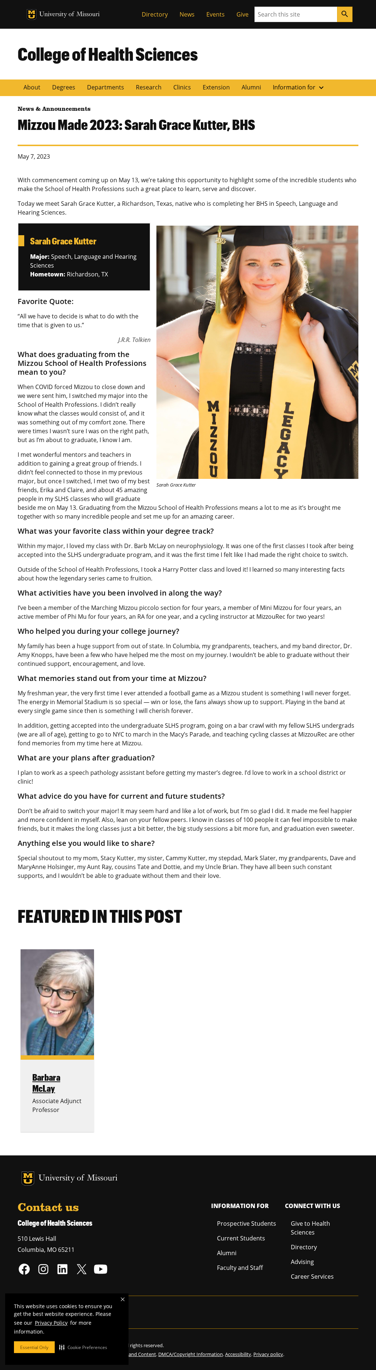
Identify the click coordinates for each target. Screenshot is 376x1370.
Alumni (251, 87)
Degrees (63, 87)
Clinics (182, 87)
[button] (83, 1347)
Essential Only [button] (34, 1347)
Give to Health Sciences (310, 1227)
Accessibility (238, 1354)
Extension (216, 87)
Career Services (312, 1276)
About (32, 87)
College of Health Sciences (108, 53)
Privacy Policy (51, 1322)
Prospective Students (246, 1223)
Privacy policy (268, 1354)
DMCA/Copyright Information (190, 1354)
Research (149, 87)
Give (242, 14)
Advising (302, 1262)
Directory (155, 14)
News (187, 14)
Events (215, 14)
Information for (299, 87)
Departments (105, 87)
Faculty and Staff (240, 1268)
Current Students (241, 1238)
